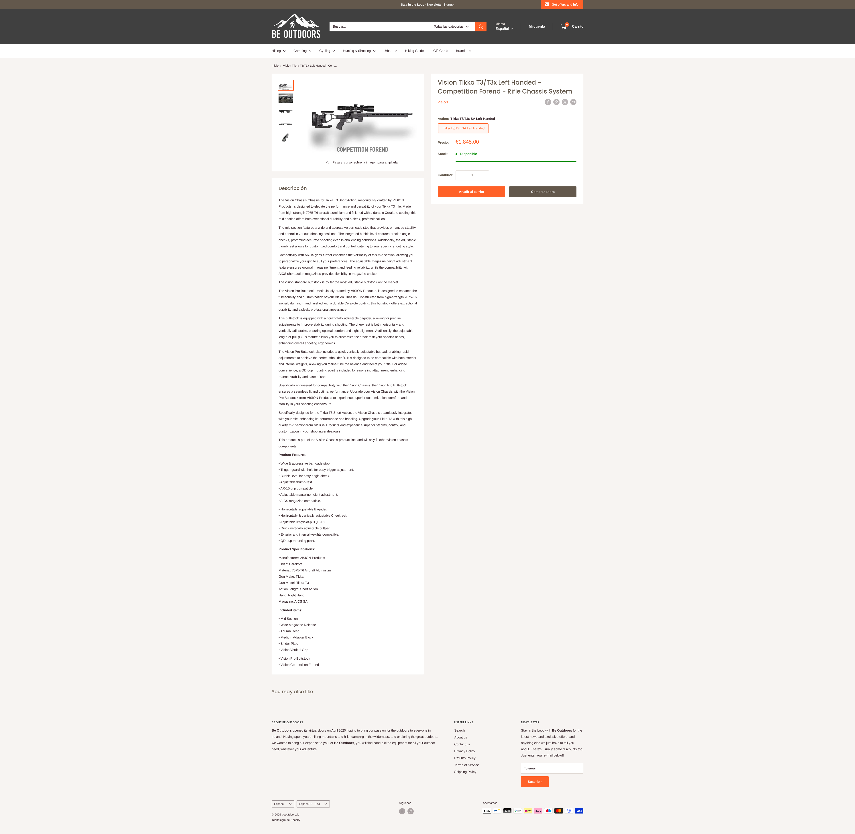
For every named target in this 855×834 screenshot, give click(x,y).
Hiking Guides (415, 51)
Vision (443, 102)
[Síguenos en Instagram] (410, 811)
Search (459, 730)
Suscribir (535, 781)
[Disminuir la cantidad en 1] (460, 175)
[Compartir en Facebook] (548, 102)
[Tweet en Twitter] (565, 102)
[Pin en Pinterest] (556, 102)
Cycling (324, 51)
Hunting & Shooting (357, 51)
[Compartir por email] (573, 102)
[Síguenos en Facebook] (402, 811)
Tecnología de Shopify (286, 820)
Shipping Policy (465, 772)
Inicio (275, 65)
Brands (461, 51)
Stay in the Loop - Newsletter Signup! (427, 4)
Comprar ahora (543, 191)
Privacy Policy (464, 751)
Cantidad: (445, 175)
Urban (387, 51)
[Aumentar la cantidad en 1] (484, 175)
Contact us (462, 744)
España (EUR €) (309, 803)
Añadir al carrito (471, 191)
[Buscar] (481, 26)
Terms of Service (466, 765)
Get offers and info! (565, 4)
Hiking (276, 51)
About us (460, 737)
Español (279, 803)
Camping (300, 51)
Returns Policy (465, 758)
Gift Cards (440, 51)
